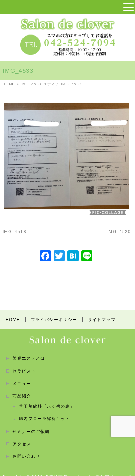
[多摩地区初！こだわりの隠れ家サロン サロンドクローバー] (67, 22)
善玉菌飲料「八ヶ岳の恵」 (47, 406)
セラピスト (24, 371)
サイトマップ (102, 319)
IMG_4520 (119, 231)
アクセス (21, 444)
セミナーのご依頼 (31, 431)
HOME (13, 319)
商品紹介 (21, 396)
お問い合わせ (26, 456)
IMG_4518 (14, 231)
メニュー (21, 383)
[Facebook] (45, 256)
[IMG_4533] (66, 156)
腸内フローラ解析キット (44, 418)
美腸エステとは (28, 358)
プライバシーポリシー (54, 319)
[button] (128, 7)
